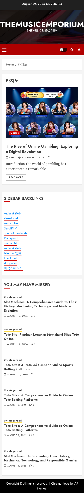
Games (14, 133)
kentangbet (11, 223)
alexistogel (11, 218)
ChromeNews (60, 483)
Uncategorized (13, 297)
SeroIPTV (10, 228)
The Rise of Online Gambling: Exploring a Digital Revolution (42, 149)
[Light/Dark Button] (63, 50)
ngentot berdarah (15, 233)
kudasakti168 (12, 213)
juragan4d (10, 243)
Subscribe (79, 50)
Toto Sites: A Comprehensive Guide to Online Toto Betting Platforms (38, 397)
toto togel (10, 258)
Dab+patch (11, 238)
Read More (16, 177)
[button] (4, 49)
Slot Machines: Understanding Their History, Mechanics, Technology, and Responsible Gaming (40, 458)
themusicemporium (42, 24)
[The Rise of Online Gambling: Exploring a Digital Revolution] (42, 112)
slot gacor (10, 263)
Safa (12, 157)
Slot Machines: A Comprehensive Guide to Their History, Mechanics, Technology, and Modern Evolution (40, 306)
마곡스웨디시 (13, 268)
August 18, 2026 (17, 316)
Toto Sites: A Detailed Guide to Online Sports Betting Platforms (38, 367)
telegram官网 (12, 253)
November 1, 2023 (33, 157)
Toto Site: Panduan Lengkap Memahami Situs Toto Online (41, 336)
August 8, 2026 (17, 405)
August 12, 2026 (17, 344)
